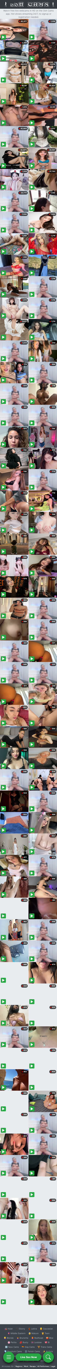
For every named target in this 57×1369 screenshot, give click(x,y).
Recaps (33, 1366)
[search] (48, 1357)
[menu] (8, 1357)
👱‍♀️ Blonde (9, 1338)
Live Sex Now (28, 1357)
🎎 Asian (8, 1328)
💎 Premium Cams (13, 1351)
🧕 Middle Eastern (16, 1333)
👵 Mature (33, 1333)
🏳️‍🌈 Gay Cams (28, 1347)
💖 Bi (47, 1342)
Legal (53, 1366)
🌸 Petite (12, 1342)
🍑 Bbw (49, 1338)
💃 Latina (32, 1328)
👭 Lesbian (36, 1342)
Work (26, 1366)
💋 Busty (23, 1342)
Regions (19, 1366)
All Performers (43, 1366)
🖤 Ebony (20, 1328)
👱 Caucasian (46, 1328)
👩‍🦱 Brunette (22, 1338)
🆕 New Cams (12, 1347)
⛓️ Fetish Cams (32, 1351)
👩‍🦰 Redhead (37, 1338)
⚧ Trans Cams (45, 1347)
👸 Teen (45, 1333)
